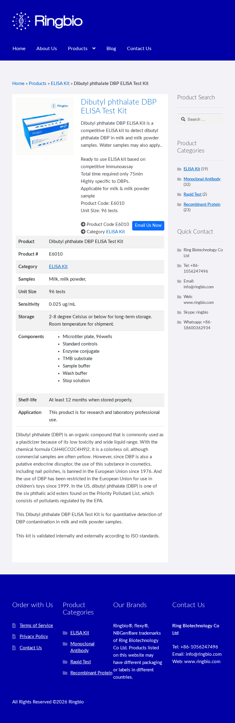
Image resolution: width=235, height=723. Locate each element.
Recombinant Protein (202, 204)
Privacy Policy (34, 636)
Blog (111, 48)
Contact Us (139, 48)
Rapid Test (193, 194)
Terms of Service (36, 625)
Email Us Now (148, 225)
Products (78, 48)
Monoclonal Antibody (202, 179)
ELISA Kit (60, 83)
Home (19, 48)
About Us (46, 48)
